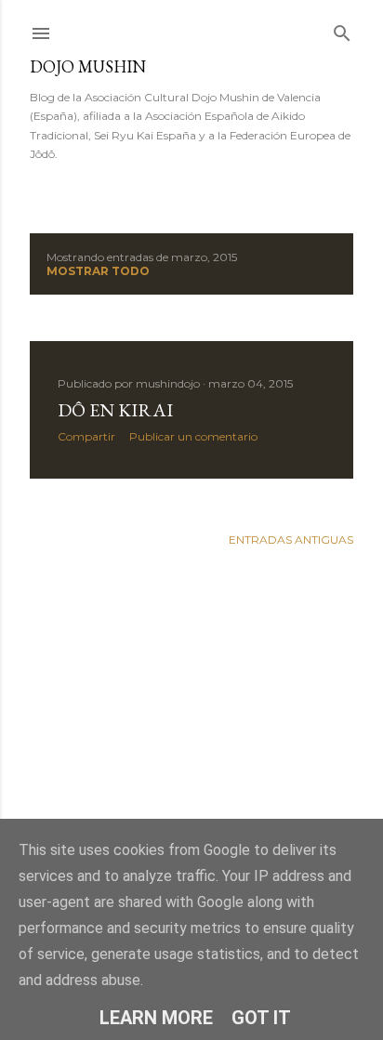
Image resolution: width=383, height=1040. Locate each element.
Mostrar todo (98, 271)
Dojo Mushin (88, 66)
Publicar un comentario (193, 436)
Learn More (156, 1018)
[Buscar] (342, 29)
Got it (261, 1018)
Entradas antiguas (291, 539)
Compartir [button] (86, 436)
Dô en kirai (115, 410)
